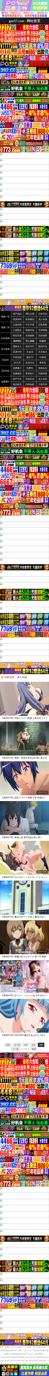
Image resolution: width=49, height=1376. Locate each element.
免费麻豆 (17, 373)
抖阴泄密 (42, 373)
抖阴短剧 (30, 384)
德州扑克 (42, 346)
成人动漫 (42, 319)
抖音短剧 (17, 357)
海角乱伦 (42, 368)
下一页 (15, 1049)
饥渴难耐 (30, 335)
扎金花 (30, 352)
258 (33, 1045)
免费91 (30, 368)
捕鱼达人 (17, 346)
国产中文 (17, 379)
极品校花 (17, 384)
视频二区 (5, 327)
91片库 (17, 363)
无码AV (5, 360)
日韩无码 (42, 384)
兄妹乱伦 (30, 379)
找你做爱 (42, 335)
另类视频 (42, 330)
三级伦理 (17, 325)
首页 (8, 1045)
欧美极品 (30, 319)
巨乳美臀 (42, 325)
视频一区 (5, 316)
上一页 (17, 1045)
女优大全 (30, 363)
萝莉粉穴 (30, 373)
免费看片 (17, 368)
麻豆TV (30, 357)
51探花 (42, 357)
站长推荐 (5, 338)
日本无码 (42, 314)
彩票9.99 (17, 352)
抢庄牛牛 (30, 346)
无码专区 (5, 371)
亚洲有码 (17, 319)
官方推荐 (5, 349)
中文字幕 (30, 325)
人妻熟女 (17, 330)
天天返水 (42, 352)
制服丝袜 (30, 330)
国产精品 (17, 314)
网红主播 (30, 314)
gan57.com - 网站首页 (24, 21)
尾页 (34, 1049)
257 (25, 1045)
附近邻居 (17, 335)
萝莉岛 (42, 363)
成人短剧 (42, 379)
